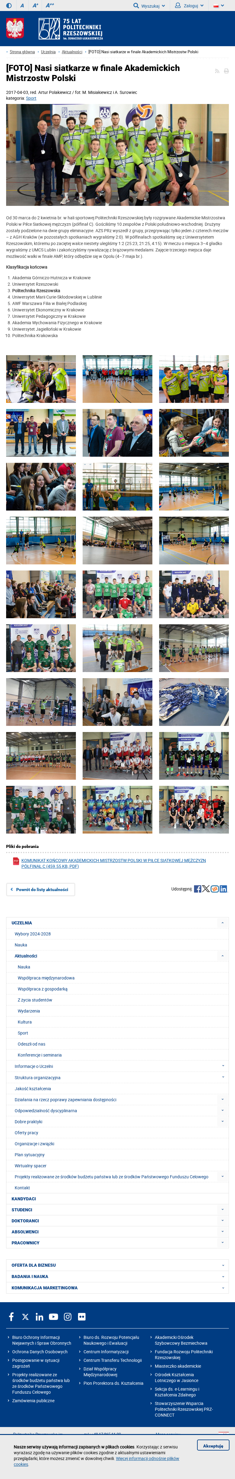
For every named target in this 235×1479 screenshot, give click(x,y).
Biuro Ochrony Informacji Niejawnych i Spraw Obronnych (41, 1340)
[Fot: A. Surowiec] (41, 388)
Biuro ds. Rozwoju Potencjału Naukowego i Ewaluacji (111, 1340)
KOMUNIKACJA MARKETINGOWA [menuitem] (45, 1287)
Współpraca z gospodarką (43, 989)
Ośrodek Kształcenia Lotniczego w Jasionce (176, 1377)
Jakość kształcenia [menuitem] (33, 1088)
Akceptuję (213, 1446)
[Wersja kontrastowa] (9, 5)
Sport (31, 98)
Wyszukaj (150, 6)
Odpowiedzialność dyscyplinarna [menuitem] (46, 1110)
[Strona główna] (54, 28)
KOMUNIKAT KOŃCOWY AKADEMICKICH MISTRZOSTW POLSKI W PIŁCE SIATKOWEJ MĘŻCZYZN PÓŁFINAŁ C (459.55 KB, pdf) (113, 863)
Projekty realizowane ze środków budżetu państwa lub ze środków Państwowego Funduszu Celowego (41, 1383)
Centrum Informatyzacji (106, 1352)
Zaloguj (190, 6)
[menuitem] (222, 922)
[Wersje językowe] (219, 5)
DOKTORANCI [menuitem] (25, 1220)
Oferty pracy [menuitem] (26, 1132)
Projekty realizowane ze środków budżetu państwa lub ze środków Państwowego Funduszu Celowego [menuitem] (111, 1177)
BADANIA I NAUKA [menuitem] (30, 1276)
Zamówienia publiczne (33, 1400)
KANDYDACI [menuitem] (24, 1198)
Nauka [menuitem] (21, 945)
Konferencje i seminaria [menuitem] (40, 1055)
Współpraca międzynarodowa (46, 978)
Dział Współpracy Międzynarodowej (100, 1371)
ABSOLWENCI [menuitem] (25, 1231)
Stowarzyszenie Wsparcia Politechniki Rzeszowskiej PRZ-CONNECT (184, 1409)
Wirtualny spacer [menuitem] (31, 1166)
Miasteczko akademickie (178, 1366)
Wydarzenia (29, 1011)
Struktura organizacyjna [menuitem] (38, 1077)
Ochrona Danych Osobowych (40, 1352)
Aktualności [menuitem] (26, 956)
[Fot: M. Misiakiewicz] (117, 155)
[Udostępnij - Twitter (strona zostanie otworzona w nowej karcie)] (206, 889)
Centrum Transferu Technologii (113, 1360)
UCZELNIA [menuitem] (22, 922)
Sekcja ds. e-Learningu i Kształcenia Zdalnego (177, 1392)
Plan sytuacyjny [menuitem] (30, 1155)
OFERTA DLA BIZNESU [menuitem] (34, 1265)
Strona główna (22, 51)
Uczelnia (48, 51)
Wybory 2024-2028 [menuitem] (33, 934)
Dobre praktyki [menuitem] (28, 1121)
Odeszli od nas (31, 1044)
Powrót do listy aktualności (42, 889)
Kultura (25, 1022)
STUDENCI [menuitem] (22, 1209)
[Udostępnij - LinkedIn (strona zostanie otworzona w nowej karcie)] (224, 889)
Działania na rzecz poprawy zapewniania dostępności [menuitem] (65, 1099)
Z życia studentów (35, 1000)
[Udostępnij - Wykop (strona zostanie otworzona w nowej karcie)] (215, 889)
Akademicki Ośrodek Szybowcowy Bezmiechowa (181, 1340)
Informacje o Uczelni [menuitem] (34, 1066)
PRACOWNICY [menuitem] (25, 1242)
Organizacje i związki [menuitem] (34, 1143)
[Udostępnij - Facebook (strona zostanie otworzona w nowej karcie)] (197, 889)
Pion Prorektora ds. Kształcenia (114, 1383)
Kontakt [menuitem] (22, 1188)
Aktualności (72, 51)
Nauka (24, 967)
